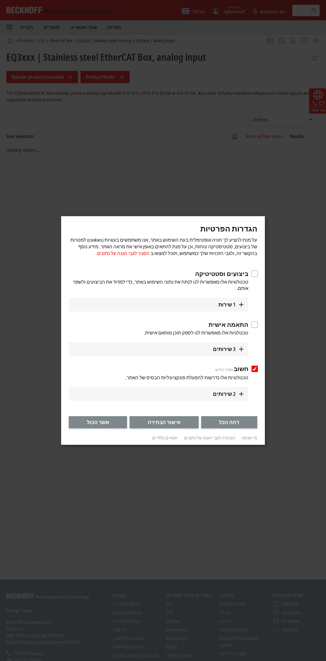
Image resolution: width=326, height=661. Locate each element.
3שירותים (224, 349)
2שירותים (224, 393)
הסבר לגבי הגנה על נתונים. (123, 253)
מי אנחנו (249, 438)
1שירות (227, 304)
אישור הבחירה (164, 422)
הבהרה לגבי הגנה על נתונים (209, 438)
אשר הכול (98, 422)
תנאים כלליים (165, 438)
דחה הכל (229, 422)
